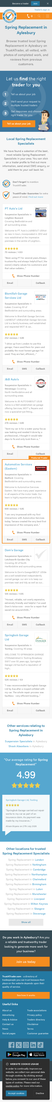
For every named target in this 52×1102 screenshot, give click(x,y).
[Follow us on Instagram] (26, 1045)
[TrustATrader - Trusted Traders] (9, 14)
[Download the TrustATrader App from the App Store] (37, 1054)
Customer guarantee (38, 1033)
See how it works (26, 995)
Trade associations (37, 1010)
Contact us (8, 1024)
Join (34, 3)
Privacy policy (34, 1015)
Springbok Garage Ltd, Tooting (22, 799)
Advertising (8, 1015)
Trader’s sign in (42, 9)
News (5, 1028)
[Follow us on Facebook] (12, 1045)
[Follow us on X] (19, 1045)
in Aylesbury (26, 741)
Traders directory (36, 1019)
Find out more (35, 196)
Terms (30, 1028)
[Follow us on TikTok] (40, 1045)
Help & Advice (9, 1019)
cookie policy (12, 1085)
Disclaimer (32, 1024)
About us (7, 1010)
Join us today (26, 961)
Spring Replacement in (26, 859)
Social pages (8, 1033)
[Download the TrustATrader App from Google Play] (16, 1054)
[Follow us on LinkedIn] (33, 1045)
